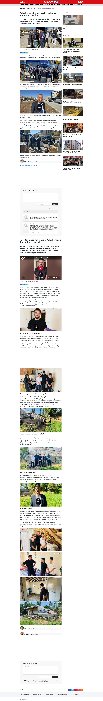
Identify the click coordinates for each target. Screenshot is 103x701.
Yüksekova (27, 165)
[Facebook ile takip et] (69, 690)
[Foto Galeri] (24, 2)
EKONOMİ (46, 4)
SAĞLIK (63, 4)
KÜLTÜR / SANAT (39, 4)
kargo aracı (32, 165)
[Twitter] (23, 52)
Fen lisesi (38, 638)
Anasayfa (23, 8)
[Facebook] (21, 52)
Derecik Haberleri (75, 694)
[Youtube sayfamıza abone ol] (75, 690)
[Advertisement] (10, 24)
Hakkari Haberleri (37, 694)
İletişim (49, 689)
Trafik (36, 165)
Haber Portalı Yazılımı (26, 699)
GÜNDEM (22, 4)
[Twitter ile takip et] (72, 690)
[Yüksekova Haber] (51, 2)
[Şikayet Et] (56, 220)
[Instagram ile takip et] (78, 690)
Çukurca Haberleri (62, 694)
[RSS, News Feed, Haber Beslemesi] (81, 690)
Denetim (39, 165)
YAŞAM (51, 4)
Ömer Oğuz (27, 634)
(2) (35, 232)
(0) (35, 220)
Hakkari (26, 638)
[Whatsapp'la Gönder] (27, 52)
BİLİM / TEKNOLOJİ (70, 4)
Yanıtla (32, 220)
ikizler (35, 638)
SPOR (55, 4)
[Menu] (79, 2)
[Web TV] (21, 2)
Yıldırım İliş (27, 161)
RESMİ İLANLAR (79, 4)
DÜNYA (59, 4)
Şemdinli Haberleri (50, 694)
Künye (45, 689)
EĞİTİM (27, 4)
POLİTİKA (32, 4)
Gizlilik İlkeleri (55, 689)
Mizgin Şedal (27, 629)
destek (42, 638)
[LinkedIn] (25, 52)
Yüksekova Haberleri (25, 694)
